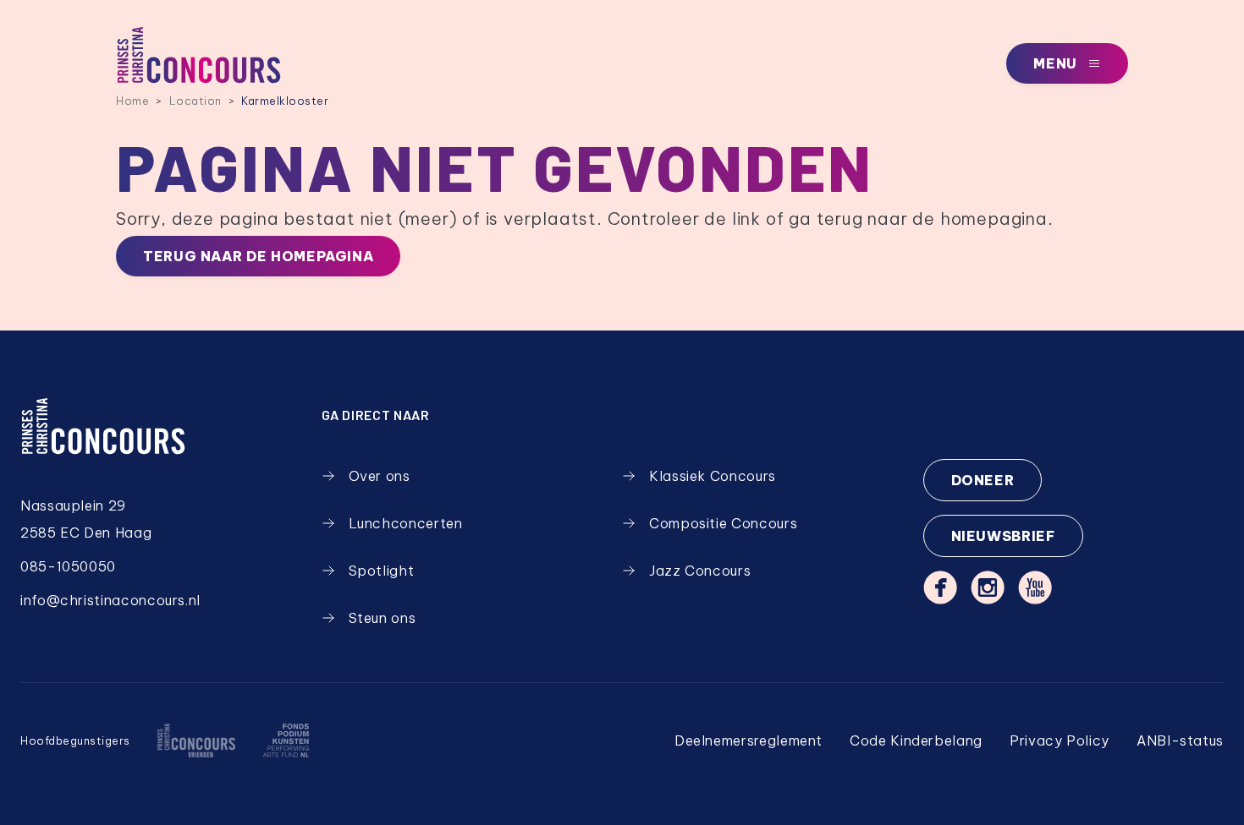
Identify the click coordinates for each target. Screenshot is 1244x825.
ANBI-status (1180, 740)
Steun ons (382, 617)
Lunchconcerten (406, 523)
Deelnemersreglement (748, 740)
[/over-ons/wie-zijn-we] (196, 740)
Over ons (379, 475)
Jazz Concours (700, 570)
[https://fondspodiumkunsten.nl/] (285, 740)
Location (195, 100)
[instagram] (988, 587)
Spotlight (382, 570)
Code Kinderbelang (916, 740)
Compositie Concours (723, 523)
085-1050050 (68, 566)
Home (132, 100)
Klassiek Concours (712, 475)
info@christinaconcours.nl (110, 600)
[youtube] (1035, 587)
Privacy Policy (1059, 740)
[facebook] (940, 587)
